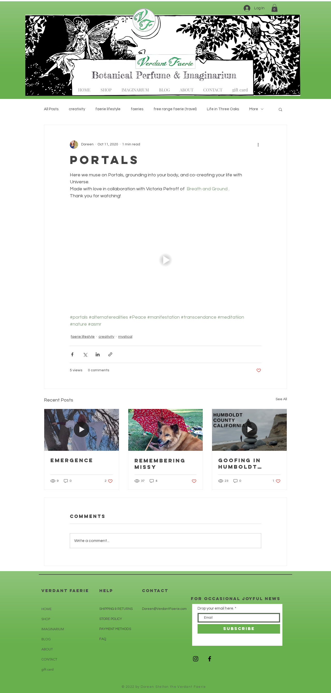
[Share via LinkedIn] (97, 354)
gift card (47, 669)
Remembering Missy (160, 463)
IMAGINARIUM (52, 629)
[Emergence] (81, 430)
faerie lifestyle (108, 109)
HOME (46, 609)
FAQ (102, 639)
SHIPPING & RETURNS (116, 609)
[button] (274, 8)
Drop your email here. (216, 608)
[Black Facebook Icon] (209, 658)
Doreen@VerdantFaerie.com (164, 609)
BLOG (46, 639)
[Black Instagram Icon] (195, 658)
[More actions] (258, 144)
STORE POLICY (111, 619)
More (253, 109)
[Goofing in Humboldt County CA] (249, 430)
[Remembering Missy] (165, 430)
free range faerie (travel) (175, 109)
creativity (77, 109)
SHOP (45, 619)
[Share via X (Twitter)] (84, 354)
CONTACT (49, 659)
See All (281, 399)
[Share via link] (110, 354)
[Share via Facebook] (72, 354)
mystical (125, 336)
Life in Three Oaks (223, 109)
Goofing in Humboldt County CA (239, 463)
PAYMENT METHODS (115, 629)
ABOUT (47, 649)
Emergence (71, 460)
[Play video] (165, 260)
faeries (137, 109)
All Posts (51, 109)
